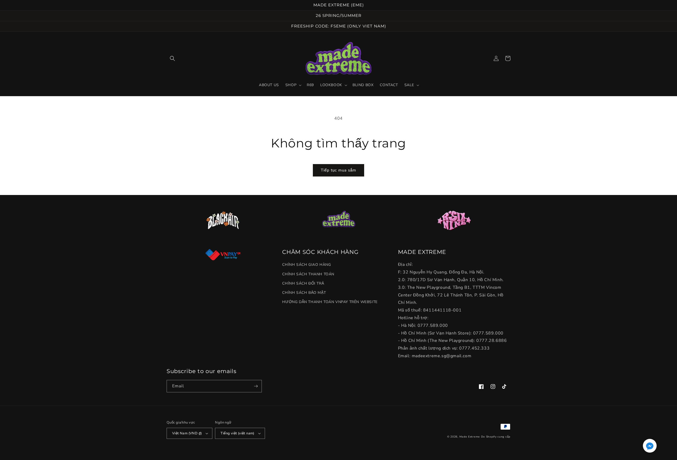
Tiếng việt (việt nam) (237, 433)
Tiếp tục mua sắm (338, 170)
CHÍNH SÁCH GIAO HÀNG (306, 264)
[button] (172, 58)
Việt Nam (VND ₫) (187, 433)
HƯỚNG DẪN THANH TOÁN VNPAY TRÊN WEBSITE (329, 301)
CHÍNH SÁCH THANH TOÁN (308, 274)
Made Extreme (469, 437)
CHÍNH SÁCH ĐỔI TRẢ (303, 283)
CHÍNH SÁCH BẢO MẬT (304, 292)
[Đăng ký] (256, 386)
